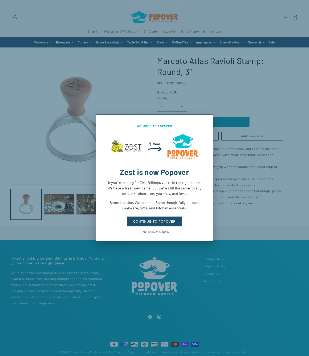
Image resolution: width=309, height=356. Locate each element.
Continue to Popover (154, 221)
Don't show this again (154, 232)
